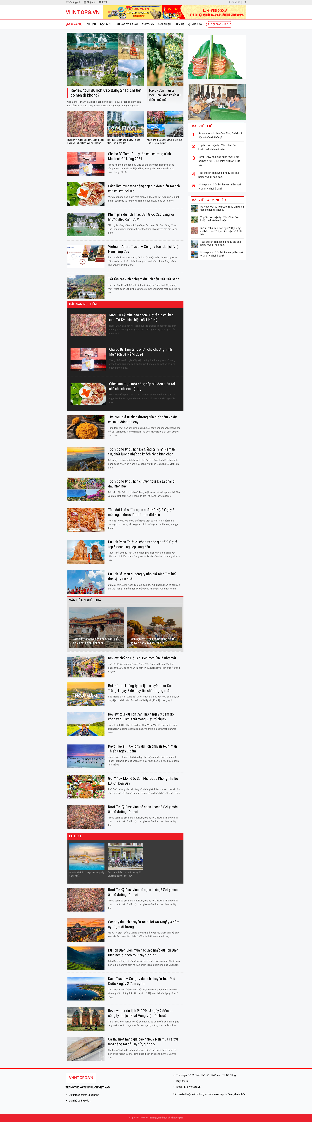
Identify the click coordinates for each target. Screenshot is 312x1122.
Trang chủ (75, 24)
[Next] (182, 627)
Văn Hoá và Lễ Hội (126, 24)
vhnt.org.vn (82, 12)
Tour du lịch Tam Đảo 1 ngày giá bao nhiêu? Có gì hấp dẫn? (218, 175)
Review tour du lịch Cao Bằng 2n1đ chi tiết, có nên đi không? (220, 135)
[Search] (245, 2)
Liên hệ (179, 24)
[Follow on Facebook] (229, 2)
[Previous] (69, 627)
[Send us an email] (239, 2)
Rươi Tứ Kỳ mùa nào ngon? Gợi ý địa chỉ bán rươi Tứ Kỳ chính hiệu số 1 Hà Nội (219, 161)
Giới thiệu (164, 24)
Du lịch (91, 24)
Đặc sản (105, 24)
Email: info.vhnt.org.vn (188, 1086)
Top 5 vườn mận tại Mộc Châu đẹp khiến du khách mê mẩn (217, 147)
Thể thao (148, 24)
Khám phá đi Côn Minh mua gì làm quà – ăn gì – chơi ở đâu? (219, 186)
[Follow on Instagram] (233, 2)
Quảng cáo (195, 24)
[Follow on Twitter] (236, 2)
